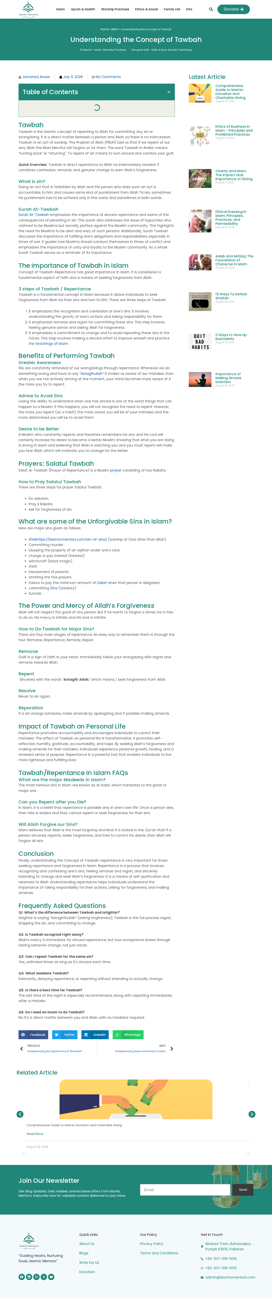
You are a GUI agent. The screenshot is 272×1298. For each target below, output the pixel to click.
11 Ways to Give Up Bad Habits (231, 250)
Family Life (177, 9)
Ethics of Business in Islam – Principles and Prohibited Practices (234, 120)
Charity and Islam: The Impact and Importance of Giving (233, 146)
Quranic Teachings (179, 50)
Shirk (32, 523)
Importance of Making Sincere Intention (228, 274)
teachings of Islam (51, 327)
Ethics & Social (146, 9)
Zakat (102, 566)
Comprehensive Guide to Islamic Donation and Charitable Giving (230, 91)
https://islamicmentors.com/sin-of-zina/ (71, 523)
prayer (116, 454)
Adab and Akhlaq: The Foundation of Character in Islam (234, 204)
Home (105, 29)
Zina (54, 571)
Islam (50, 9)
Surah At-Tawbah (34, 198)
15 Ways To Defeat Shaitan (231, 228)
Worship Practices (110, 9)
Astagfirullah (92, 357)
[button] (211, 9)
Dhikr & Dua (159, 50)
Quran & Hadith (78, 9)
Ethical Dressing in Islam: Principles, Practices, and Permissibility (230, 175)
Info (194, 9)
